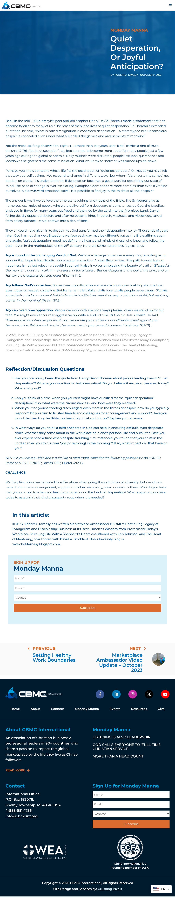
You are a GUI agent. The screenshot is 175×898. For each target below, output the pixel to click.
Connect (57, 709)
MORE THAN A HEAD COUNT (118, 756)
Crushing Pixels (110, 889)
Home (15, 709)
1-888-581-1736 (18, 810)
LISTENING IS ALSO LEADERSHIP (122, 737)
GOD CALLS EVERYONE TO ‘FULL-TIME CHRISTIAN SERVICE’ (127, 746)
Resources (139, 709)
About (35, 709)
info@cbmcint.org (21, 816)
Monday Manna (87, 709)
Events (115, 709)
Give (161, 709)
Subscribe (87, 608)
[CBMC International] (22, 5)
